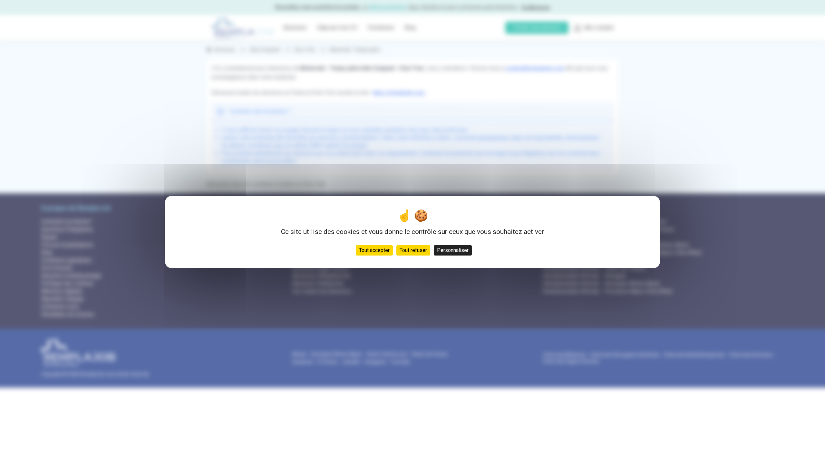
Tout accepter (374, 250)
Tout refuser (413, 250)
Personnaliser (453, 250)
